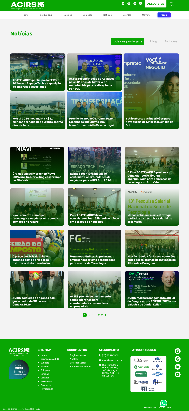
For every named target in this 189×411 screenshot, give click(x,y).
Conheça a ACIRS (50, 359)
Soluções (87, 15)
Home (26, 15)
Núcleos (68, 15)
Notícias (107, 15)
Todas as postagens (127, 41)
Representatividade (80, 366)
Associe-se (155, 3)
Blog (153, 41)
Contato (146, 15)
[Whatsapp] (163, 404)
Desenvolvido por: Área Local (157, 407)
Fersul (164, 15)
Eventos (127, 15)
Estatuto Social (78, 362)
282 (100, 315)
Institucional (46, 15)
